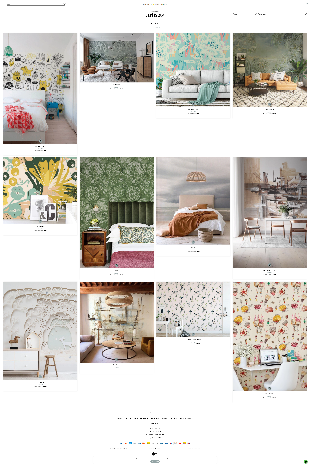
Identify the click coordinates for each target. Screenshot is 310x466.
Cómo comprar (173, 418)
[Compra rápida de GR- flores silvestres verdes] (193, 334)
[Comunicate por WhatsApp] (306, 462)
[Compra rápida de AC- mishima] (40, 221)
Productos (164, 418)
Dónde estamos (144, 418)
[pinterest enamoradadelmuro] (159, 412)
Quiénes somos (155, 418)
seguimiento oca (155, 423)
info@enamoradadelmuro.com (156, 434)
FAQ (126, 418)
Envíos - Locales (134, 418)
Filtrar (235, 14)
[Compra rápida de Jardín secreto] (40, 376)
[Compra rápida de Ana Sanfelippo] (269, 388)
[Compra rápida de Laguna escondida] (269, 104)
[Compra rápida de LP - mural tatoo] (40, 141)
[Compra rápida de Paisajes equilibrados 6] (269, 265)
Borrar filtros (158, 27)
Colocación (119, 418)
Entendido (155, 461)
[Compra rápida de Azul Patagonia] (116, 79)
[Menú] (4, 4)
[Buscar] (64, 4)
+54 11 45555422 (156, 431)
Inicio (152, 11)
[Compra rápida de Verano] (193, 242)
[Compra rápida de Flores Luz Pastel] (193, 104)
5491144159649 (156, 428)
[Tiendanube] (155, 449)
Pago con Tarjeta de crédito (187, 418)
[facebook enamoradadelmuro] (155, 412)
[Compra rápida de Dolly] (116, 265)
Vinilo (151, 27)
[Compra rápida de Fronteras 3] (116, 359)
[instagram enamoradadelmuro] (150, 412)
